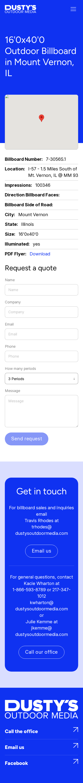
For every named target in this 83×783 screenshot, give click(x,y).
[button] (41, 118)
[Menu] (73, 9)
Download (40, 253)
